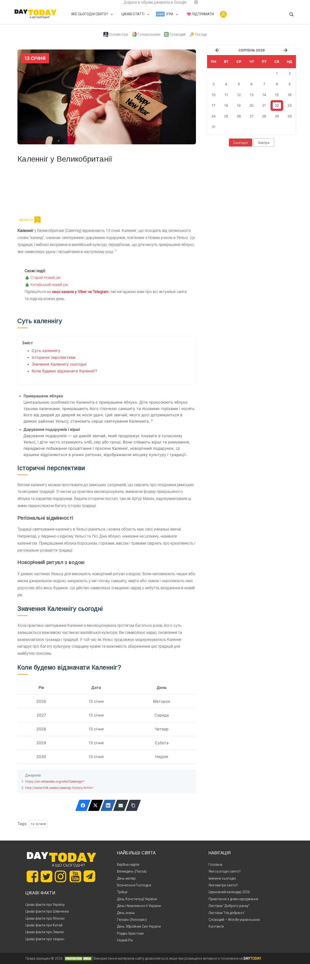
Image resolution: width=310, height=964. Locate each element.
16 (290, 95)
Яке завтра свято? (223, 885)
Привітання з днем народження (233, 899)
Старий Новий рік (46, 277)
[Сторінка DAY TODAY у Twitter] (46, 876)
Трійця (122, 892)
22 (277, 105)
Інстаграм (69, 189)
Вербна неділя (128, 864)
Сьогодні (240, 142)
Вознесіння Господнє (134, 885)
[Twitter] (95, 805)
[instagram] (196, 2)
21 (264, 105)
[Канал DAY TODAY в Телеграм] (89, 876)
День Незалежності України (139, 906)
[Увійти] (223, 14)
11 (226, 95)
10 (214, 95)
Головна (215, 864)
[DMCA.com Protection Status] (78, 958)
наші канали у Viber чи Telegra (78, 291)
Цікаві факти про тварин (44, 939)
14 (264, 95)
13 (252, 95)
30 (289, 116)
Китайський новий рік (49, 284)
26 (239, 116)
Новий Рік (125, 940)
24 (213, 116)
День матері (126, 878)
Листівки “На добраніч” (227, 913)
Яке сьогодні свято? (225, 871)
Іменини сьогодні (222, 878)
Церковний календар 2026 (229, 892)
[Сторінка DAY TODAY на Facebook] (32, 876)
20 (251, 105)
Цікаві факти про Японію (45, 918)
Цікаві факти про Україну (45, 905)
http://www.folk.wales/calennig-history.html (57, 788)
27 (252, 116)
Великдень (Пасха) (132, 871)
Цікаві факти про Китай (43, 925)
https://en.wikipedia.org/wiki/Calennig (53, 781)
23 (289, 105)
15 (277, 95)
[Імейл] (120, 805)
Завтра (264, 142)
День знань (126, 913)
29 (277, 116)
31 (214, 127)
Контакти (216, 926)
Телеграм (35, 189)
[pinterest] (188, 2)
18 (226, 105)
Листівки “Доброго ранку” (229, 906)
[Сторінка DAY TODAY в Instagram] (61, 876)
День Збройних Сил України (139, 926)
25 (226, 116)
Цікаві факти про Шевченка (47, 911)
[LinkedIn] (108, 805)
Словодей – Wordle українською (234, 920)
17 (213, 105)
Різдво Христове (130, 933)
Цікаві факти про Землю (44, 932)
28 (264, 116)
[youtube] (192, 2)
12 (239, 95)
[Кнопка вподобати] (37, 219)
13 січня (38, 824)
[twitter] (114, 2)
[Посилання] (133, 805)
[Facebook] (83, 805)
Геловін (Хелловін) (132, 920)
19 (239, 105)
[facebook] (118, 2)
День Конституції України (137, 899)
